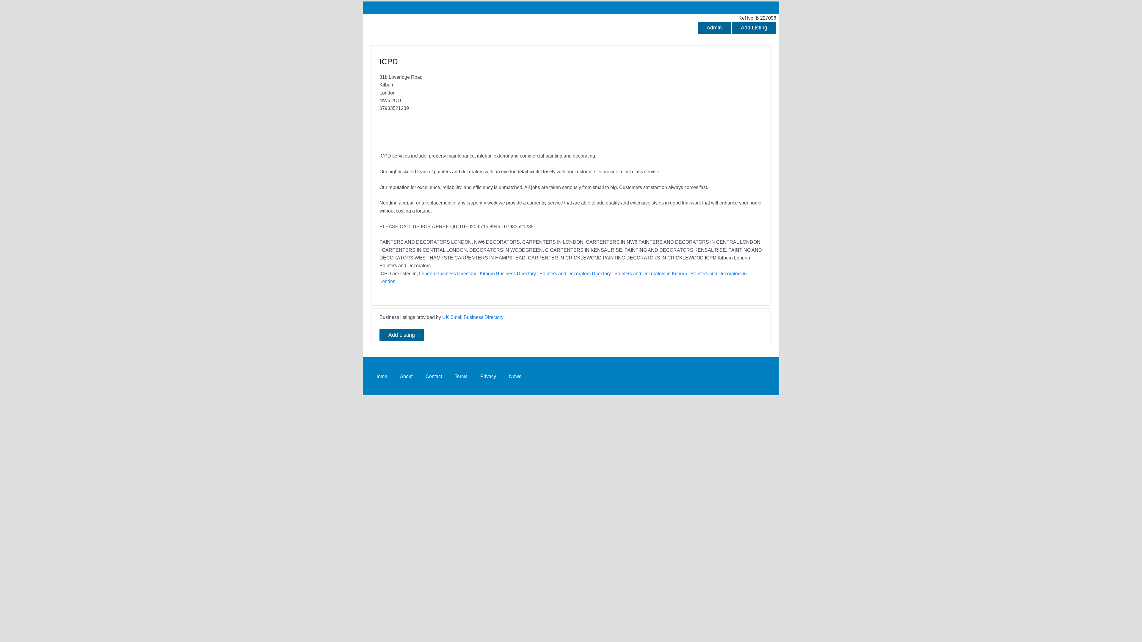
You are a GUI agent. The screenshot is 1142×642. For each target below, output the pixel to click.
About (406, 376)
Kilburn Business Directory (508, 273)
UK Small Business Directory (472, 317)
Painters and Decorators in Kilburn (650, 273)
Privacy (488, 376)
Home (380, 376)
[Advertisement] (664, 99)
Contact (434, 376)
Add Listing (754, 28)
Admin (714, 28)
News (515, 376)
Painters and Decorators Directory (575, 273)
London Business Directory (447, 273)
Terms (461, 376)
